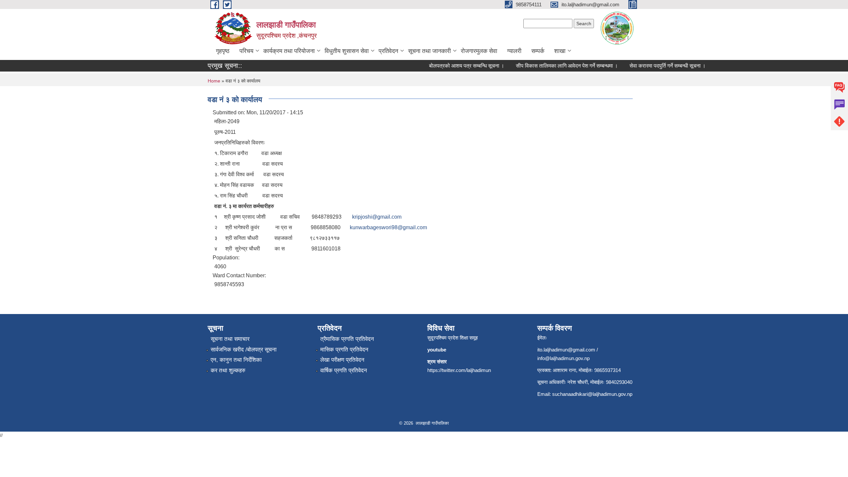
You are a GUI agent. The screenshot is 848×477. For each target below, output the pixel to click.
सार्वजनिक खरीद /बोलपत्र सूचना (244, 349)
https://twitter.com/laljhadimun (459, 370)
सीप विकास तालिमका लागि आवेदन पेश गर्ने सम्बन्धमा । (561, 66)
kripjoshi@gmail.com (376, 217)
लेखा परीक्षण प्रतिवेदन (342, 360)
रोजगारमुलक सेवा (479, 51)
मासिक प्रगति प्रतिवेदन (344, 349)
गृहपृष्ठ (223, 51)
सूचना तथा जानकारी (429, 51)
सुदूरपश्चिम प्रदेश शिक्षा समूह (452, 338)
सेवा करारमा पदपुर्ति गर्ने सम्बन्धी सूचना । (662, 66)
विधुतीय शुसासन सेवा (347, 51)
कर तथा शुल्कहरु (228, 370)
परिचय (246, 51)
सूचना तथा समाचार (230, 339)
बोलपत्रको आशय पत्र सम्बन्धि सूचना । (461, 66)
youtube (436, 349)
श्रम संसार (437, 361)
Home (214, 80)
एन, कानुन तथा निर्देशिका (236, 360)
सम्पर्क (537, 51)
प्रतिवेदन (388, 51)
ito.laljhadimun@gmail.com (566, 349)
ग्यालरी (514, 51)
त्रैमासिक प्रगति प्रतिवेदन (347, 339)
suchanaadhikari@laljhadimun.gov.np (592, 394)
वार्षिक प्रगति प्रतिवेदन (343, 370)
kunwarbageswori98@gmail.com (388, 227)
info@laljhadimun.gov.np (563, 358)
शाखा (559, 51)
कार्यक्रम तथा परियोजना (289, 51)
